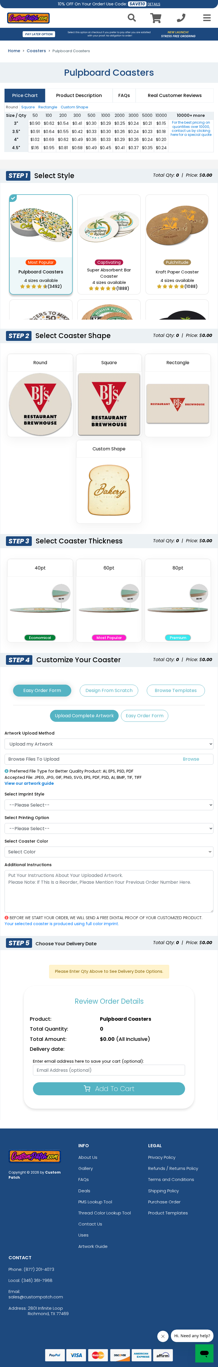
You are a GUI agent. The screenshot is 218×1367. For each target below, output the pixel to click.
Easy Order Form (42, 690)
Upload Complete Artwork (84, 715)
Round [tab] (12, 107)
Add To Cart (114, 1088)
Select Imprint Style (24, 794)
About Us (87, 1157)
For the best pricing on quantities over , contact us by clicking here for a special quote (191, 128)
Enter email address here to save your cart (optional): (88, 1061)
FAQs (83, 1179)
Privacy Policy (161, 1157)
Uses (83, 1235)
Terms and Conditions (171, 1179)
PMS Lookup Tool (95, 1202)
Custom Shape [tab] (74, 107)
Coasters (36, 51)
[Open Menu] (205, 17)
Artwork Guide (93, 1246)
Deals (84, 1191)
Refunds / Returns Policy (173, 1168)
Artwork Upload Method (29, 733)
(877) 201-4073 (39, 1269)
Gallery (85, 1168)
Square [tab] (28, 107)
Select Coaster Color (26, 841)
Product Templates (168, 1213)
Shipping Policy (163, 1191)
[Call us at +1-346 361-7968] (181, 19)
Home (14, 51)
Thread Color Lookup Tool (104, 1213)
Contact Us (90, 1224)
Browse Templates (176, 690)
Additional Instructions (28, 865)
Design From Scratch (109, 690)
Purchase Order (164, 1202)
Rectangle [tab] (47, 107)
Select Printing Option (27, 817)
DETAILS (154, 4)
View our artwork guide (29, 783)
